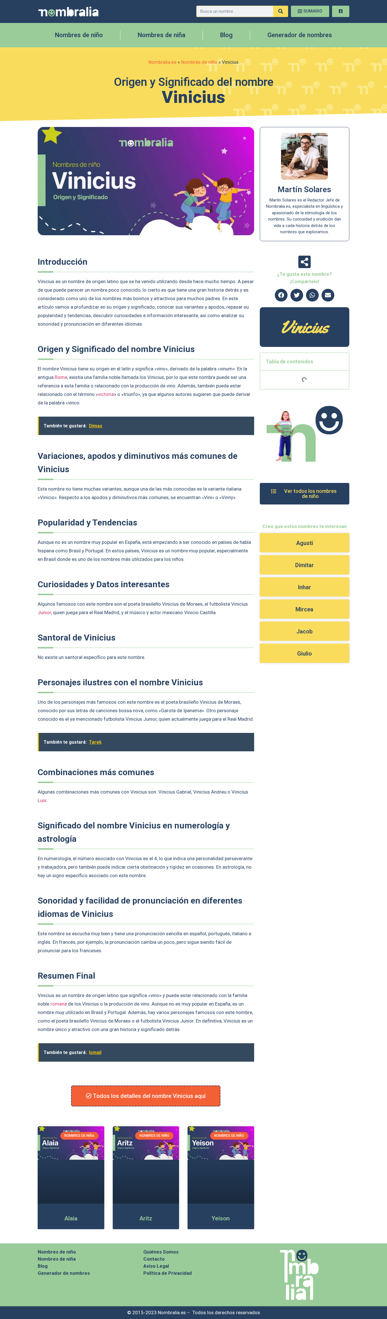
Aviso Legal (156, 1266)
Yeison (221, 1218)
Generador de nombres (299, 35)
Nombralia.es (162, 62)
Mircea (304, 609)
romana (58, 1004)
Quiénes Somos (160, 1252)
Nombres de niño (79, 35)
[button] (281, 295)
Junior (44, 612)
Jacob (304, 631)
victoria (106, 394)
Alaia (70, 1218)
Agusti (304, 543)
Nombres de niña (161, 35)
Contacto (154, 1259)
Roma (61, 377)
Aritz (145, 1218)
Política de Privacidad (167, 1273)
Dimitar (304, 565)
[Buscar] (280, 11)
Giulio (304, 653)
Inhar (304, 587)
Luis (42, 800)
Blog (226, 35)
